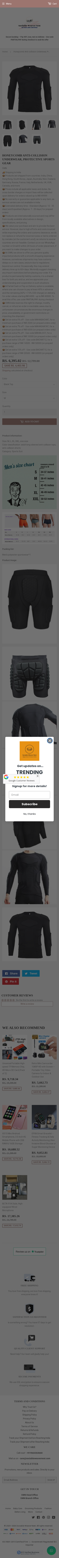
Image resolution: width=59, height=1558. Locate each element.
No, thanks (29, 814)
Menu (8, 4)
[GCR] (6, 777)
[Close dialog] (49, 740)
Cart (54, 4)
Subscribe (30, 804)
